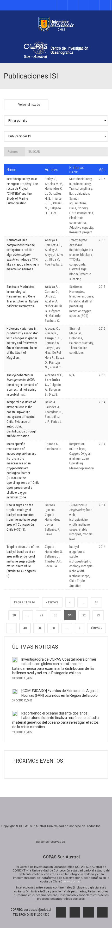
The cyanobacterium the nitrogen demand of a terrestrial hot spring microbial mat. (22, 384)
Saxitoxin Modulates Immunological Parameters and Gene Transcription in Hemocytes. (22, 296)
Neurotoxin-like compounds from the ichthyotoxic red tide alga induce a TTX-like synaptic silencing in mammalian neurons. (23, 254)
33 (98, 615)
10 (96, 602)
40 (25, 628)
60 (53, 628)
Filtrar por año (17, 120)
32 (84, 615)
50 (39, 628)
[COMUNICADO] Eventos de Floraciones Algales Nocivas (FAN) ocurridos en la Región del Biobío (59, 693)
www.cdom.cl (71, 881)
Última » (96, 628)
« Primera (52, 602)
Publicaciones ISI (20, 136)
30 (55, 615)
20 (14, 615)
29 (41, 615)
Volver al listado (28, 104)
